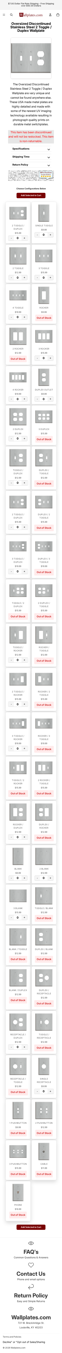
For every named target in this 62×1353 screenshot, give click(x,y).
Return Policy (20, 164)
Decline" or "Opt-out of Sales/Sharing (24, 1341)
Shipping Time (20, 156)
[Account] (50, 15)
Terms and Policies (12, 1336)
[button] (18, 213)
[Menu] (4, 15)
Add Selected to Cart (31, 195)
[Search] (11, 15)
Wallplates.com (18, 1347)
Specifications (20, 148)
